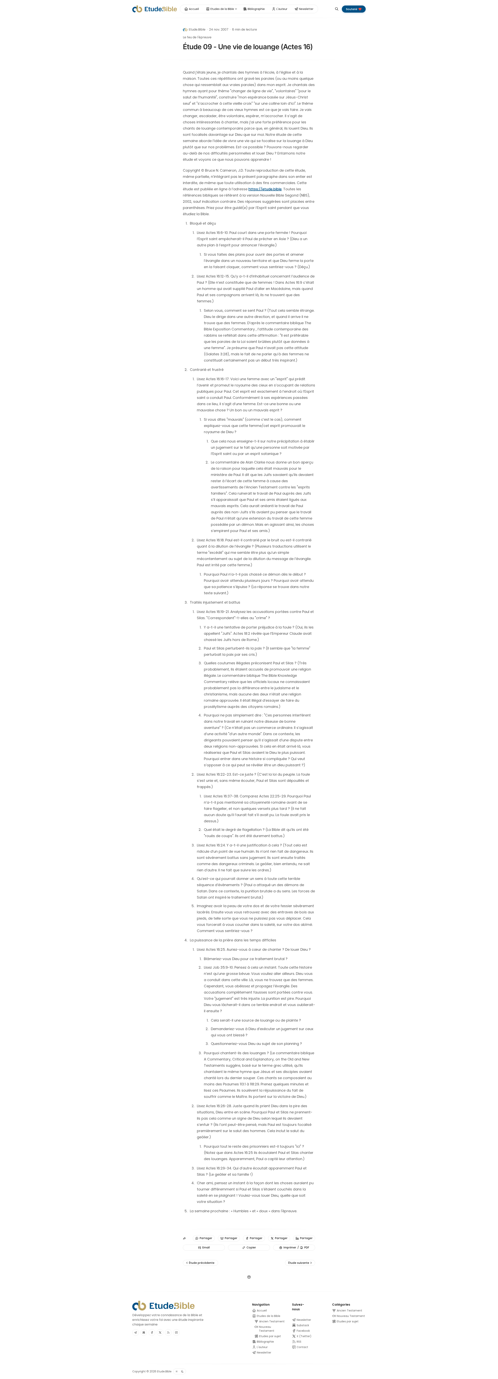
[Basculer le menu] (236, 9)
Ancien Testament (349, 1310)
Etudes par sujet (347, 1321)
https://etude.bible (265, 189)
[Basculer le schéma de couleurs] (179, 1371)
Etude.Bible (164, 1371)
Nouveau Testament (350, 1316)
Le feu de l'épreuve (197, 37)
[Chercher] (336, 8)
